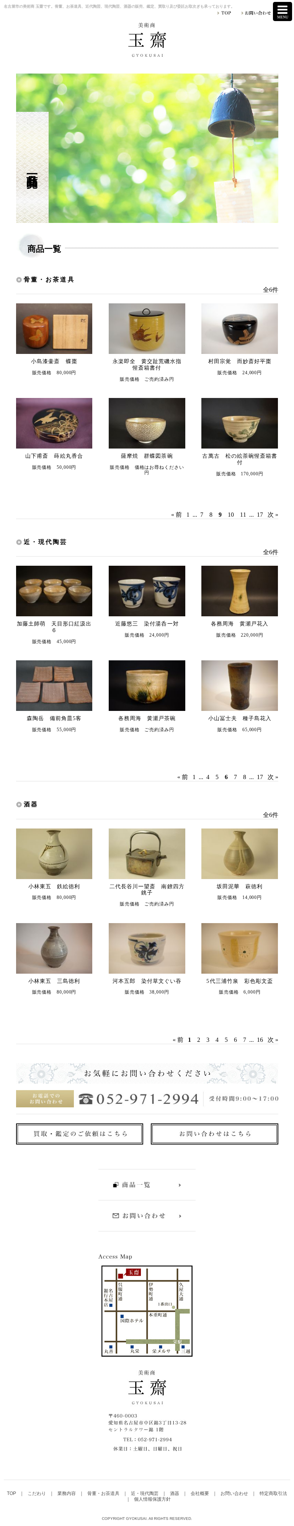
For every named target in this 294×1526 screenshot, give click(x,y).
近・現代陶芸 (145, 1493)
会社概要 (200, 1493)
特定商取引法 (273, 1493)
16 (260, 1039)
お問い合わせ (234, 1493)
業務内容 (67, 1493)
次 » (273, 514)
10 (231, 514)
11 (243, 514)
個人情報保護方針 (152, 1499)
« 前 (176, 514)
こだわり (37, 1493)
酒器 (175, 1493)
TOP (12, 1493)
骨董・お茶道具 (104, 1493)
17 (260, 514)
